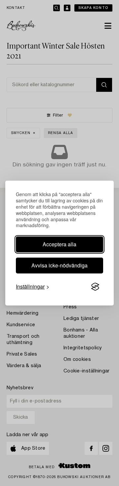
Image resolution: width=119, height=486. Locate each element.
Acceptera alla (59, 244)
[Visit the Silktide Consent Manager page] (95, 287)
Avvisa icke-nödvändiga (59, 265)
